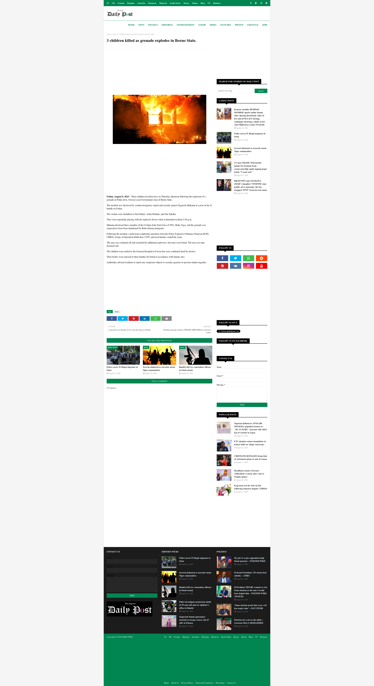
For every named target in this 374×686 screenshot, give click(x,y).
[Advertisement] (159, 72)
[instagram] (261, 3)
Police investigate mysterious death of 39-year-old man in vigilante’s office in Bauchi (195, 604)
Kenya (186, 3)
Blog (203, 3)
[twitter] (256, 3)
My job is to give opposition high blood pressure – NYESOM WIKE (249, 559)
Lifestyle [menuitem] (252, 24)
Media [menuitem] (213, 24)
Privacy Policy (187, 682)
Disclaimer (220, 682)
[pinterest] (266, 3)
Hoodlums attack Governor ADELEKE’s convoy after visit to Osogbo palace (249, 473)
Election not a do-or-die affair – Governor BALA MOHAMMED (248, 621)
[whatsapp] (248, 258)
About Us (175, 682)
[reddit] (261, 258)
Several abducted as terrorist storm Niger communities (159, 368)
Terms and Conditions (204, 682)
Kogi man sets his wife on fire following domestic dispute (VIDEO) (250, 487)
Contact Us (231, 682)
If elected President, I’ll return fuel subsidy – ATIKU (250, 574)
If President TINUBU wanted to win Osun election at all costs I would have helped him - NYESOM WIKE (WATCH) (250, 592)
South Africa (175, 3)
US (108, 3)
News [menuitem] (141, 24)
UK (113, 3)
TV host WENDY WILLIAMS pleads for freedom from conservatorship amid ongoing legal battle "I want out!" (250, 167)
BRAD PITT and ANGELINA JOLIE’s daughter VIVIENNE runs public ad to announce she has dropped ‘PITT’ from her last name (250, 185)
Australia (141, 3)
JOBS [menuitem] (264, 24)
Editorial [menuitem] (167, 24)
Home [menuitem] (131, 24)
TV (209, 3)
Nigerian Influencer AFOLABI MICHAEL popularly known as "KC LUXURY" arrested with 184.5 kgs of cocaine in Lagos (250, 428)
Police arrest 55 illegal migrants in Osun (122, 368)
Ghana (195, 3)
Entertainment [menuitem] (185, 24)
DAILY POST (127, 637)
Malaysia (163, 3)
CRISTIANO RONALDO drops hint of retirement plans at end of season (250, 457)
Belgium (130, 3)
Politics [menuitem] (153, 24)
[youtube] (261, 266)
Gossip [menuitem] (202, 24)
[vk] (235, 266)
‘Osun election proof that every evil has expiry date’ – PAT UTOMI (250, 607)
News (115, 34)
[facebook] (250, 3)
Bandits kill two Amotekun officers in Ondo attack (195, 368)
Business (217, 3)
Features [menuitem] (225, 24)
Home (109, 34)
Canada (121, 3)
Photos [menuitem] (239, 24)
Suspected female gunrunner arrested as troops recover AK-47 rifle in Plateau (194, 619)
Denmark (152, 3)
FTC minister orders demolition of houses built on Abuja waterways (250, 443)
